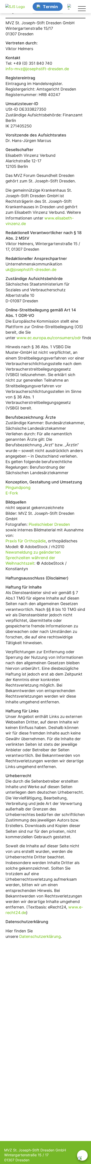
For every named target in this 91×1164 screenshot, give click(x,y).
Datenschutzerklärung (40, 936)
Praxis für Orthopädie (26, 541)
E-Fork (12, 493)
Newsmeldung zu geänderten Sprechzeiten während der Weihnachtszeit (33, 558)
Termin (50, 6)
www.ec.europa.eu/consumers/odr (49, 337)
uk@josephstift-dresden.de (31, 269)
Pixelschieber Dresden (49, 524)
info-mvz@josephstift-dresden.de (37, 68)
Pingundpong (18, 487)
